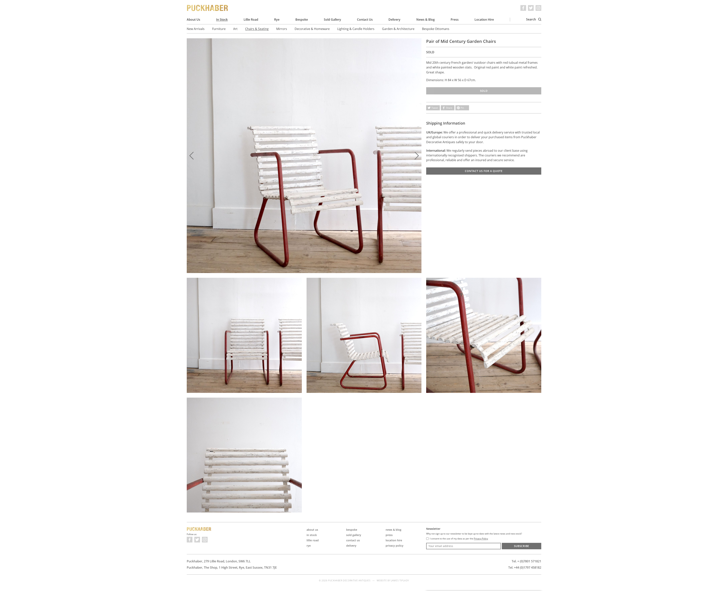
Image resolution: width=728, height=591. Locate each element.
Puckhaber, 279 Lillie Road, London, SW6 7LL (219, 561)
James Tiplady (400, 580)
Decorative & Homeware (312, 29)
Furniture (219, 29)
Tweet (434, 107)
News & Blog (425, 19)
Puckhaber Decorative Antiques (207, 8)
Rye (276, 19)
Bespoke (301, 19)
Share (449, 107)
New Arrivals (196, 29)
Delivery (394, 19)
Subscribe (521, 546)
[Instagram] (538, 8)
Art (235, 29)
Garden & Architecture (398, 29)
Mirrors (281, 29)
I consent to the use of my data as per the (459, 538)
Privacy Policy (394, 545)
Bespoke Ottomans (435, 29)
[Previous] (191, 155)
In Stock (222, 19)
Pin (462, 107)
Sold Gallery (332, 19)
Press (455, 19)
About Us (193, 19)
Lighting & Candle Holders (355, 29)
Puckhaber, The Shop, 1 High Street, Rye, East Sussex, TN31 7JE (232, 567)
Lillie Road (251, 19)
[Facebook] (523, 8)
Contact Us (365, 19)
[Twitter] (531, 8)
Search (531, 19)
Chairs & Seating (257, 29)
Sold (484, 91)
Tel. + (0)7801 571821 (526, 561)
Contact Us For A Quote (483, 171)
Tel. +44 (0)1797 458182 (524, 567)
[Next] (416, 155)
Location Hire (484, 19)
